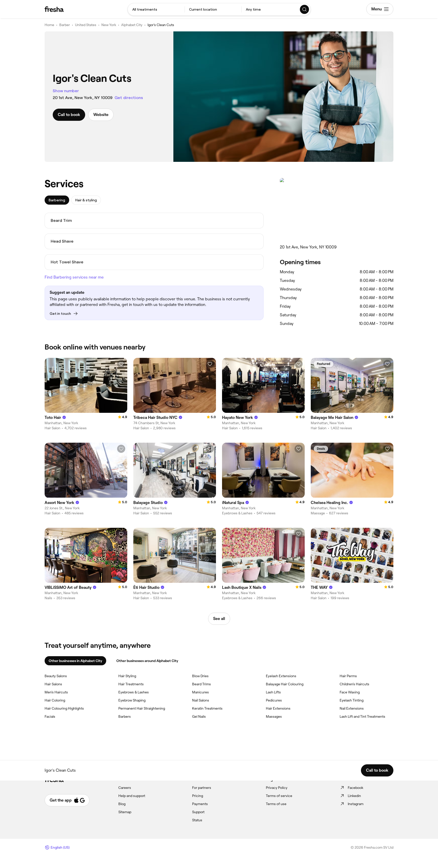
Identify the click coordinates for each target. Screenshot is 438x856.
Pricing (197, 796)
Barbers (124, 716)
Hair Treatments (131, 684)
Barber (64, 25)
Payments (200, 804)
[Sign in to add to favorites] (121, 364)
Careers (124, 788)
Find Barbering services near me (74, 277)
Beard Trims (201, 684)
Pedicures (274, 700)
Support (198, 812)
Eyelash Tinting (351, 700)
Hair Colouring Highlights (64, 708)
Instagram (355, 804)
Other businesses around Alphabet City (147, 661)
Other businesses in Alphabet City (75, 661)
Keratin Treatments (207, 708)
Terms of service (279, 796)
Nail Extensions (352, 708)
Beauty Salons (56, 676)
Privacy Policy (276, 788)
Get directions (129, 97)
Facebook (355, 788)
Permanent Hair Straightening (141, 708)
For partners (201, 788)
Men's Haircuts (56, 692)
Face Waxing (350, 692)
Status (197, 820)
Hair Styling (127, 676)
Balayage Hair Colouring (284, 684)
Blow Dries (200, 676)
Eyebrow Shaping (131, 700)
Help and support (131, 796)
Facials (50, 716)
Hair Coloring (55, 700)
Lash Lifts (273, 692)
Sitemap (124, 812)
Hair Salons (53, 684)
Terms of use (276, 804)
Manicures (200, 692)
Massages (274, 716)
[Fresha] (54, 9)
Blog (121, 804)
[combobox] (156, 9)
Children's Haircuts (354, 684)
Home (49, 25)
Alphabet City (131, 25)
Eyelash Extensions (281, 676)
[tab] (57, 200)
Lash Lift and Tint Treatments (362, 716)
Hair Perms (348, 676)
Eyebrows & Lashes (133, 692)
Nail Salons (200, 700)
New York (108, 25)
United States (85, 25)
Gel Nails (199, 716)
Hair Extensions (278, 708)
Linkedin (354, 796)
